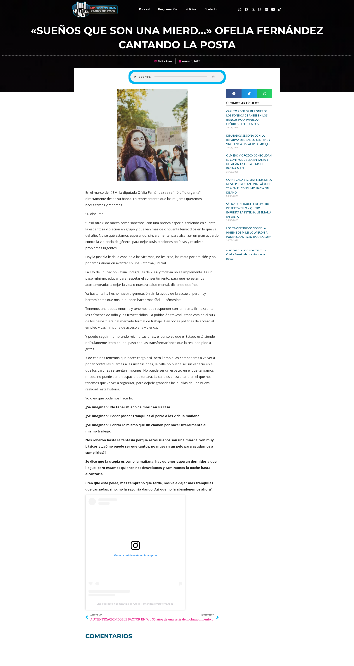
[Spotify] (266, 9)
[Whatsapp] (239, 9)
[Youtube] (273, 9)
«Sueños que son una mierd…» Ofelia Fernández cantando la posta (246, 254)
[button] (234, 93)
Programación (167, 9)
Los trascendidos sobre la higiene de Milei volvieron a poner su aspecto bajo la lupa (248, 232)
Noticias (190, 9)
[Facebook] (246, 9)
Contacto (210, 9)
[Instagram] (259, 9)
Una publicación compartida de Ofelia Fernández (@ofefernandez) (135, 603)
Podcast (144, 9)
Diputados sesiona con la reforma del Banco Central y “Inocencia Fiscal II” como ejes (248, 140)
